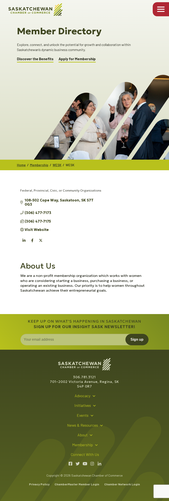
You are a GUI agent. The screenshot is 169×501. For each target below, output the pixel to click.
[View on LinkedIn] (24, 243)
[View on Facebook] (32, 243)
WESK (57, 165)
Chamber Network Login (122, 484)
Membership (39, 165)
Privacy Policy (39, 484)
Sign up (136, 339)
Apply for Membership (77, 59)
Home (21, 165)
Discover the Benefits (35, 59)
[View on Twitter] (41, 243)
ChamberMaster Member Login (77, 484)
